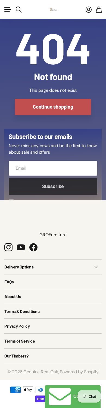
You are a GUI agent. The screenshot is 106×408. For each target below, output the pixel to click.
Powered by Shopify (79, 372)
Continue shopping (53, 107)
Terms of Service (19, 340)
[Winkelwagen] (99, 9)
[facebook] (33, 247)
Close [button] (53, 266)
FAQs (9, 281)
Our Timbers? (16, 355)
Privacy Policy (17, 325)
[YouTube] (21, 247)
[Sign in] (89, 9)
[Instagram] (8, 247)
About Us (12, 296)
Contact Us (83, 396)
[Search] (19, 9)
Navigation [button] (7, 9)
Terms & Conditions (21, 311)
